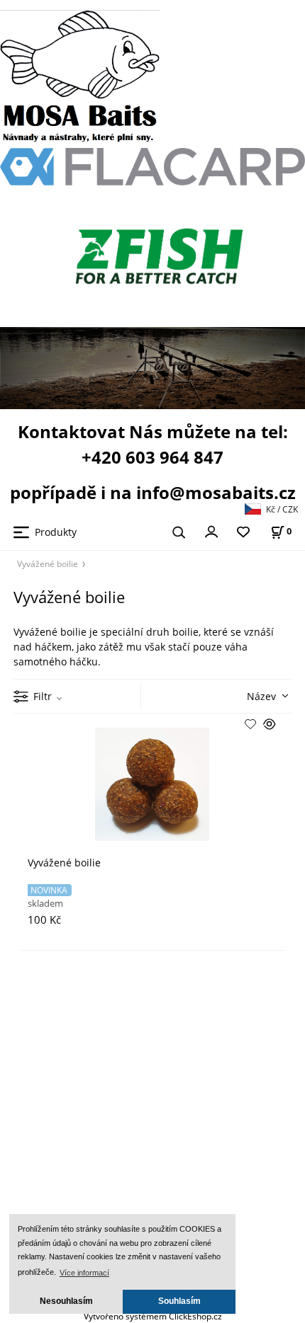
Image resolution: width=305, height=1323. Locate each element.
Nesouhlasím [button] (66, 1301)
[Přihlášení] (211, 531)
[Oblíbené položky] (243, 533)
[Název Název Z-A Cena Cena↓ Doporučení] (250, 694)
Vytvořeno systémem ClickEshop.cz (153, 1316)
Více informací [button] (84, 1272)
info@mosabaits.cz (216, 492)
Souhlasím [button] (179, 1301)
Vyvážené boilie (47, 563)
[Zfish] (163, 254)
